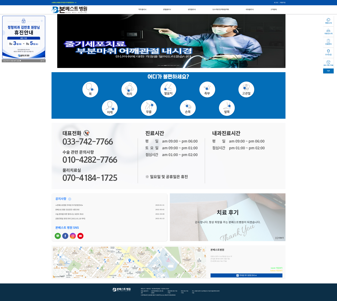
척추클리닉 (142, 10)
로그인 (276, 2)
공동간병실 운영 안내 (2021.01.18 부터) (70, 219)
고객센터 (273, 10)
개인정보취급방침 (155, 288)
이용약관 (148, 288)
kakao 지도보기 (276, 271)
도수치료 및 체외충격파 (220, 10)
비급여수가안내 (165, 288)
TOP (328, 71)
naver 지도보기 (276, 268)
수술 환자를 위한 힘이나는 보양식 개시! (69, 214)
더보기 (281, 238)
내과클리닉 (250, 10)
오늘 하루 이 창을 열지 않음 (11, 61)
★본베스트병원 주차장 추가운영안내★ (69, 205)
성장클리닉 (192, 10)
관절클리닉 (167, 10)
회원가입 (282, 2)
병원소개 (143, 288)
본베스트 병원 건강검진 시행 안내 (61, 3)
